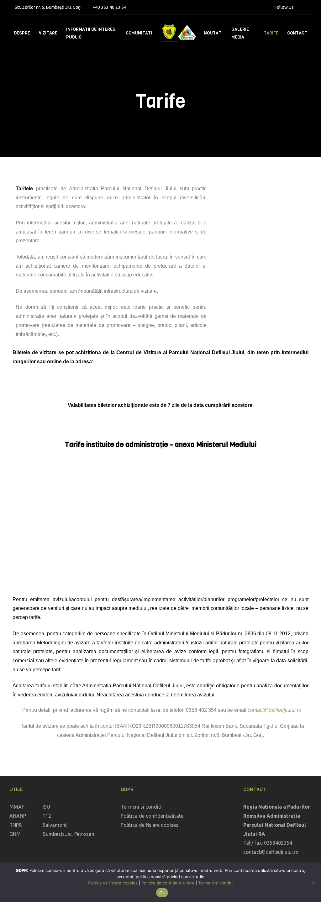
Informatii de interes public (90, 33)
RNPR (15, 825)
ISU (46, 807)
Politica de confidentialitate (152, 816)
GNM (15, 834)
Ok (162, 892)
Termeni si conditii (142, 807)
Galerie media (240, 33)
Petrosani (85, 834)
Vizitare (48, 33)
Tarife (271, 33)
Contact (297, 33)
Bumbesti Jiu (57, 834)
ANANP (17, 816)
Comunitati (139, 33)
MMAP (16, 807)
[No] (313, 882)
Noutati (213, 33)
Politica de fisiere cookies (149, 825)
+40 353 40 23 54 (109, 7)
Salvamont (55, 825)
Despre (22, 33)
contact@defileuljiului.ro (274, 710)
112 (47, 816)
